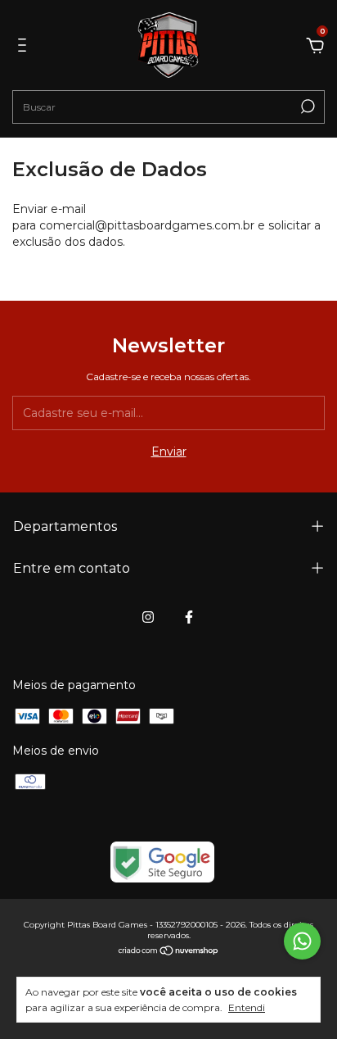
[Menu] (25, 47)
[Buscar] (306, 106)
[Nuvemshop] (169, 952)
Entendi (246, 1007)
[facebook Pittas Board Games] (188, 617)
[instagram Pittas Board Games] (148, 617)
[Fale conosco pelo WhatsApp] (302, 941)
